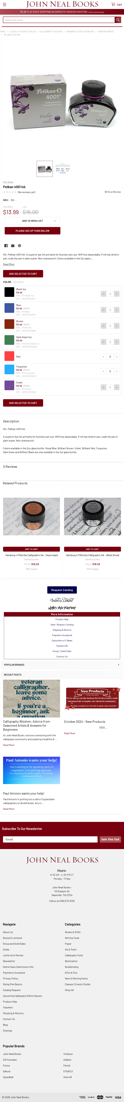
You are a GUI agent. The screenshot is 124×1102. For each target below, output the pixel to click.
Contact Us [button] (62, 656)
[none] (62, 100)
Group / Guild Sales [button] (62, 651)
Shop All (69, 989)
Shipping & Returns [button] (62, 629)
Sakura (6, 1071)
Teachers (8, 1007)
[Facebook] (6, 246)
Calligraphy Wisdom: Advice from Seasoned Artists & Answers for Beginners (26, 725)
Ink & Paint (71, 949)
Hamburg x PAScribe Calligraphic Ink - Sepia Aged (31, 555)
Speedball (8, 1077)
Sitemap (7, 1030)
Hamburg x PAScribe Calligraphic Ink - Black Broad (92, 555)
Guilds (6, 949)
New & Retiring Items (76, 978)
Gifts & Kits (71, 972)
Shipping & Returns (13, 1013)
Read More (8, 264)
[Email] (13, 246)
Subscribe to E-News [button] (62, 640)
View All (67, 1077)
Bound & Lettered (12, 937)
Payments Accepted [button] (62, 635)
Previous (4, 533)
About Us (8, 932)
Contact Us (9, 1018)
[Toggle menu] (4, 4)
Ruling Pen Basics (12, 984)
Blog (5, 1024)
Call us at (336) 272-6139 (62, 900)
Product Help (10, 1001)
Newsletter (9, 961)
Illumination (71, 961)
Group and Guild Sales (14, 943)
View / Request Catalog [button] (62, 624)
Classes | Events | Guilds (77, 984)
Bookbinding (71, 966)
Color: (13, 281)
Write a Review (113, 191)
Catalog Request (12, 989)
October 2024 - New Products (84, 721)
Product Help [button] (62, 619)
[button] (62, 600)
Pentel (66, 1065)
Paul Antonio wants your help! (23, 793)
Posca (6, 1065)
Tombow (68, 1053)
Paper (68, 943)
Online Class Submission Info (18, 966)
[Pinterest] (19, 246)
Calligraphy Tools (74, 955)
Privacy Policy (10, 978)
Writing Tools (72, 937)
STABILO (68, 1071)
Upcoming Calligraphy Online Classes (22, 995)
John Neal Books (12, 1053)
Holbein (67, 1059)
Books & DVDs (73, 932)
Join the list (110, 839)
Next (120, 533)
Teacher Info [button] (62, 645)
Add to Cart (31, 549)
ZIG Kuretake (10, 1059)
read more (8, 744)
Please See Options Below (32, 230)
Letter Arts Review (13, 955)
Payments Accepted (14, 972)
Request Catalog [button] (62, 590)
